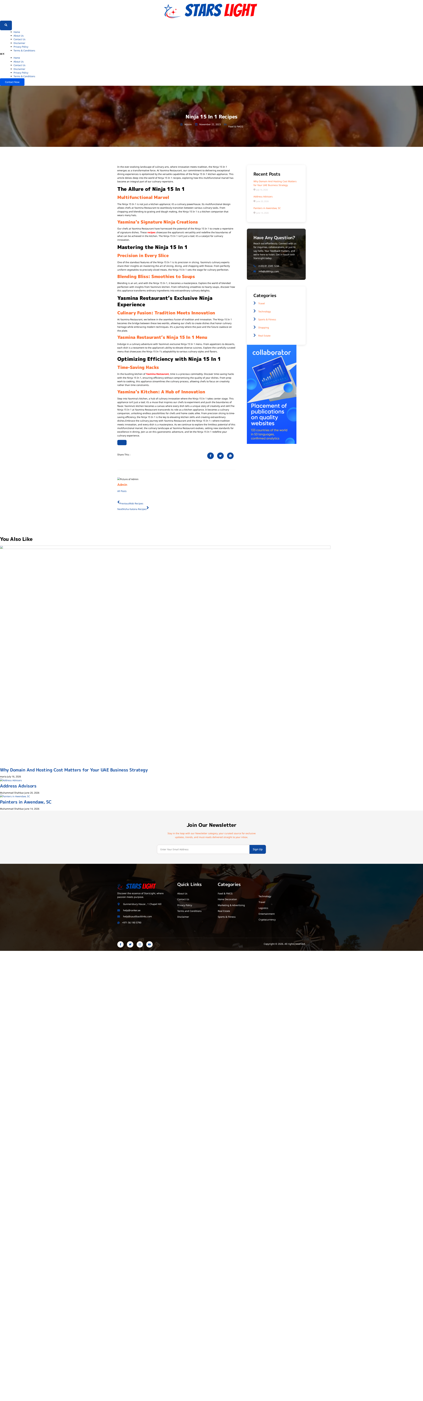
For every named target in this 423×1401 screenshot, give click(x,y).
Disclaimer (19, 43)
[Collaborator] (271, 443)
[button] (211, 54)
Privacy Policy (21, 46)
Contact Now (12, 82)
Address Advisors (18, 786)
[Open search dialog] (6, 25)
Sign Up (258, 849)
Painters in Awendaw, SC (26, 802)
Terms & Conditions (24, 50)
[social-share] (210, 455)
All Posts (122, 491)
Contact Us (19, 39)
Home (17, 32)
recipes (151, 232)
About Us (19, 35)
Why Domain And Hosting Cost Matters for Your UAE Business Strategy (74, 770)
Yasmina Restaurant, (157, 373)
